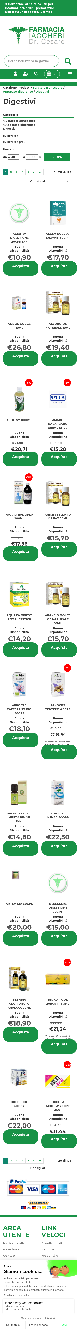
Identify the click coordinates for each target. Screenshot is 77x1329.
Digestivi (9, 128)
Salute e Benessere (48, 87)
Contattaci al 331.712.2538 (27, 4)
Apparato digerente (18, 91)
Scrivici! (46, 12)
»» (40, 172)
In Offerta (14, 142)
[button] (49, 181)
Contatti (9, 1255)
